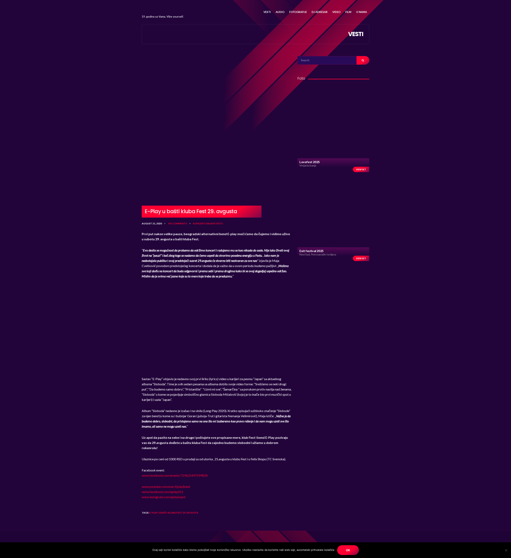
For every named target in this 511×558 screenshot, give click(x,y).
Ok (348, 550)
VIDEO (336, 12)
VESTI (267, 12)
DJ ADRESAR (320, 12)
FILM (348, 12)
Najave (211, 223)
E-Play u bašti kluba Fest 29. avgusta (173, 512)
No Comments (177, 223)
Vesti (219, 223)
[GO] (363, 60)
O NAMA (361, 12)
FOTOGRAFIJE (298, 12)
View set (361, 169)
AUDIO (280, 12)
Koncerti (199, 223)
